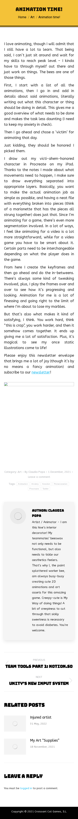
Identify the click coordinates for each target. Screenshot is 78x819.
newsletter (41, 372)
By (35, 471)
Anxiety (35, 484)
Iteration (46, 484)
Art (20, 471)
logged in (26, 788)
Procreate (34, 489)
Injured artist (40, 717)
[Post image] (15, 724)
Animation (23, 484)
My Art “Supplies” (44, 740)
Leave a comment (39, 476)
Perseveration (61, 484)
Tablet (46, 489)
